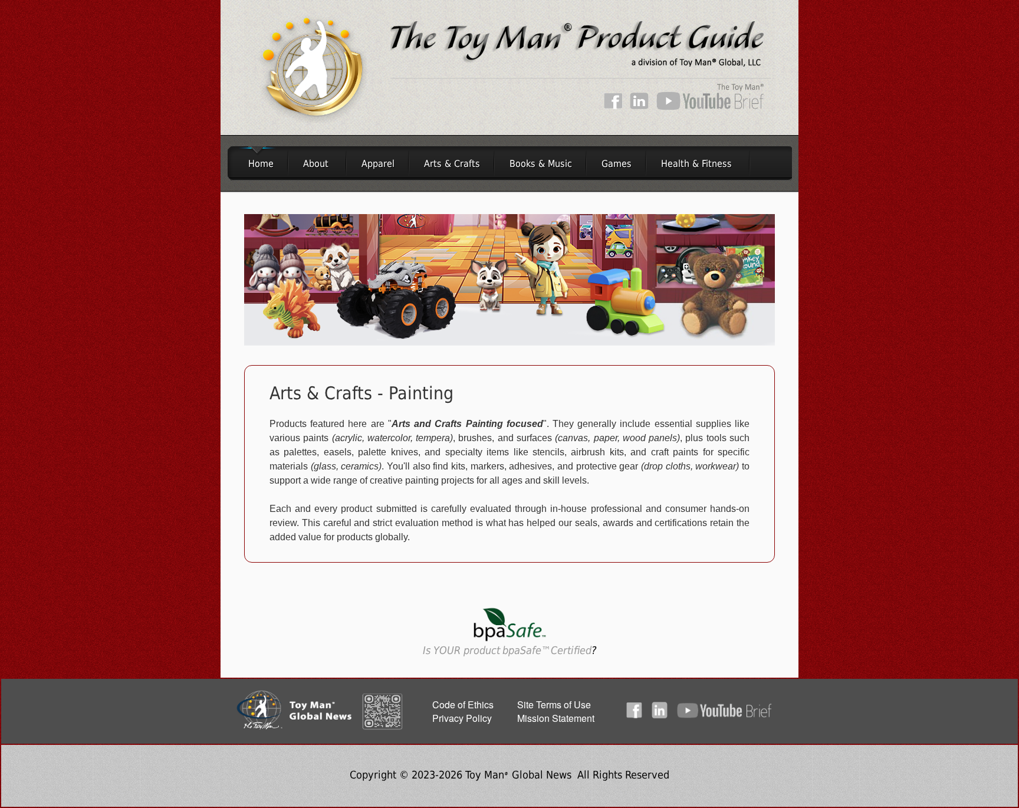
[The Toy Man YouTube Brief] (709, 107)
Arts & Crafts (452, 163)
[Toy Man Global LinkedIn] (639, 107)
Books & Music (541, 163)
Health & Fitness (696, 163)
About (315, 163)
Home (258, 163)
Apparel (378, 163)
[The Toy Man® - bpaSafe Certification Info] (509, 641)
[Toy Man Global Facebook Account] (613, 107)
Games (616, 163)
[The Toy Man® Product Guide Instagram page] (669, 716)
